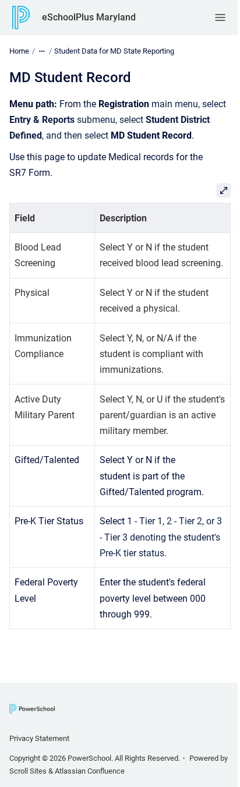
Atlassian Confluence (90, 771)
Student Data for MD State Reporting (114, 51)
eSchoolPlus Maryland (89, 17)
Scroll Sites (28, 771)
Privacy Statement (39, 738)
